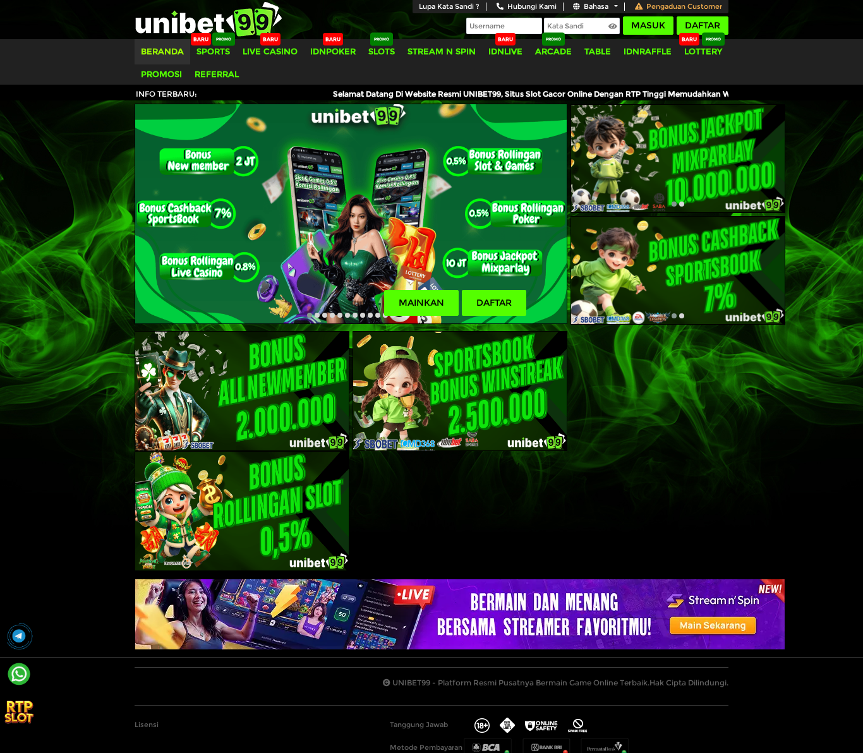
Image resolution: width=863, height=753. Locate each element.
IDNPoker (333, 51)
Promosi (161, 74)
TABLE (597, 51)
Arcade (553, 51)
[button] (309, 315)
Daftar (702, 25)
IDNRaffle (648, 51)
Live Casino (270, 51)
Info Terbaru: (166, 94)
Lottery (703, 51)
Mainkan (421, 302)
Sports (213, 51)
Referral (217, 74)
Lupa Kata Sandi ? (449, 6)
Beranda (162, 51)
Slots (381, 51)
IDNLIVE (505, 51)
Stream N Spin (441, 51)
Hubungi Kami (532, 6)
